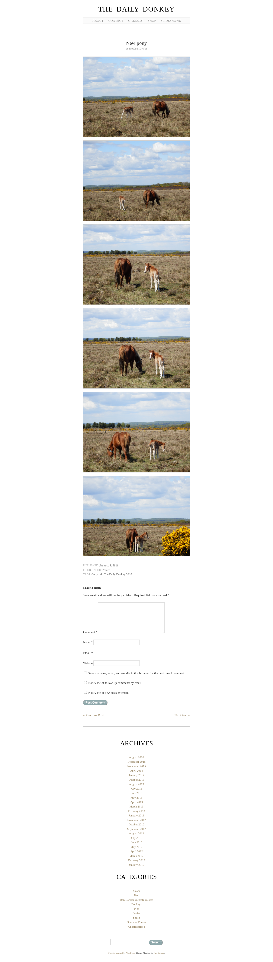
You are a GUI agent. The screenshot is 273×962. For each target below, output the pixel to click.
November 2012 (136, 820)
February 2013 (136, 811)
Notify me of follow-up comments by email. (115, 683)
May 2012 (136, 846)
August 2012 (136, 833)
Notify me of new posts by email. (108, 692)
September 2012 (136, 829)
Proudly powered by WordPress (121, 953)
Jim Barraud (159, 953)
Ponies (106, 569)
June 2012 (136, 842)
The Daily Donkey (136, 9)
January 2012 (136, 864)
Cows (136, 890)
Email (88, 652)
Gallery (135, 20)
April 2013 (136, 802)
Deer (136, 895)
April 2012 (136, 851)
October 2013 (136, 779)
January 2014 (136, 775)
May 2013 (136, 797)
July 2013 (136, 788)
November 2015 (136, 766)
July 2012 (136, 838)
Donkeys (136, 904)
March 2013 (136, 806)
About (97, 20)
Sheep (136, 917)
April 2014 (136, 770)
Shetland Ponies (136, 922)
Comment (90, 632)
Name (88, 642)
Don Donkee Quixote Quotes (136, 899)
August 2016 (136, 757)
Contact (115, 20)
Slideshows (171, 20)
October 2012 (136, 824)
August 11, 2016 (109, 565)
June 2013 (136, 793)
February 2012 (136, 860)
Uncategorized (136, 926)
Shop (152, 20)
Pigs (136, 908)
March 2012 (136, 855)
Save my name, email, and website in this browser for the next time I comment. (136, 673)
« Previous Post (93, 715)
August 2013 (136, 784)
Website (88, 663)
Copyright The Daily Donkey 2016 (111, 574)
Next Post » (182, 715)
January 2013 (136, 815)
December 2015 (137, 761)
